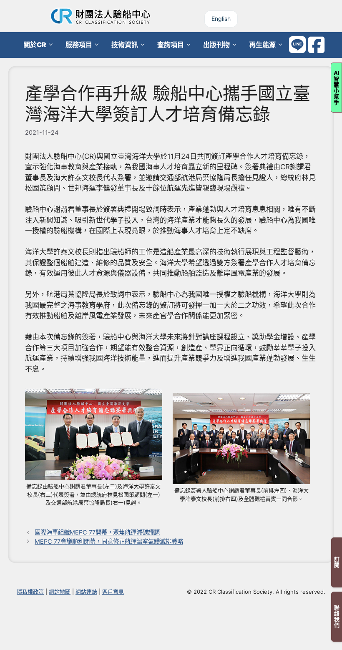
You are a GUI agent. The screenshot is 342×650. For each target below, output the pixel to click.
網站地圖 (59, 591)
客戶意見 (113, 591)
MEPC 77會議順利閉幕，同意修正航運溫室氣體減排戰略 (109, 541)
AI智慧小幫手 (336, 87)
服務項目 (78, 44)
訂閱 (336, 562)
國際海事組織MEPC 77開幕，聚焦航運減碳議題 (97, 532)
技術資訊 (124, 44)
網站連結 (86, 591)
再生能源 (262, 44)
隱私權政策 (30, 591)
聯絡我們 (336, 616)
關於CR (34, 44)
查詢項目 (170, 44)
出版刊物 (216, 44)
